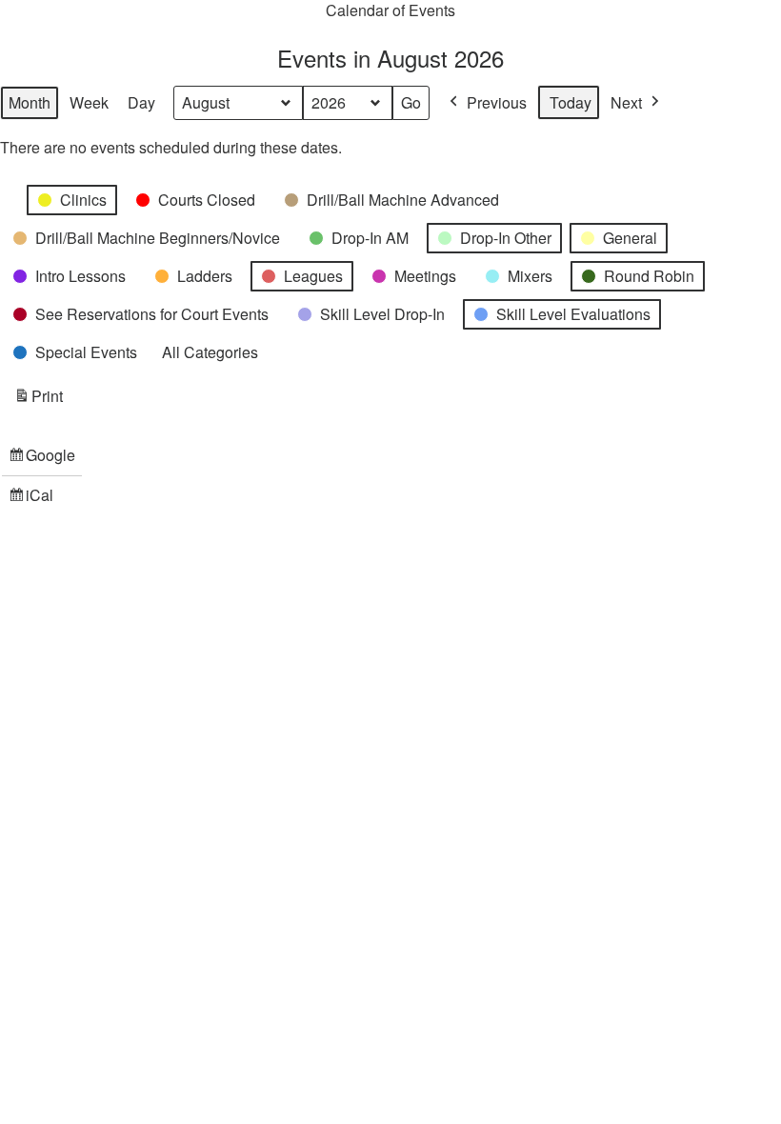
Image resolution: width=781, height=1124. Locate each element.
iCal (34, 499)
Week (89, 102)
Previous (497, 102)
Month (29, 102)
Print (38, 400)
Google (42, 459)
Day (141, 102)
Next (626, 102)
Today (570, 102)
